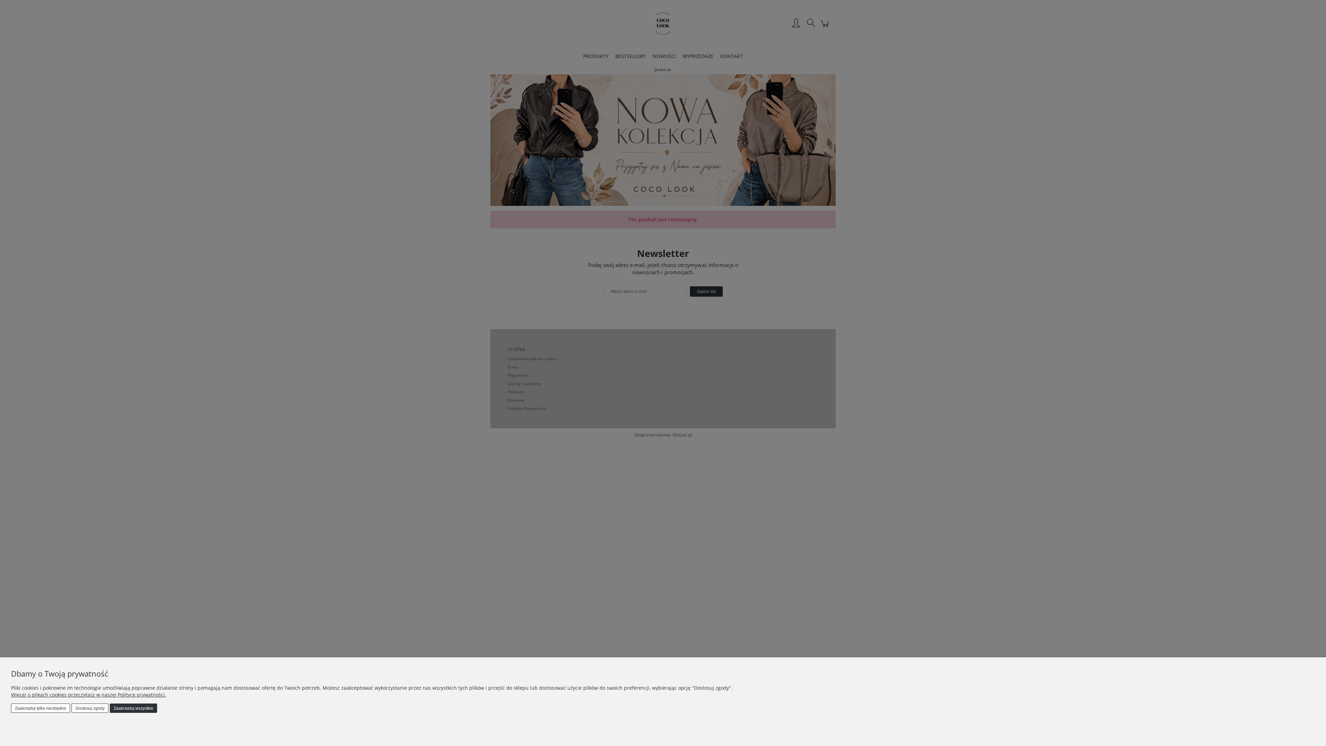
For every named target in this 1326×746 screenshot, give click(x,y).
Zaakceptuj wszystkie (133, 708)
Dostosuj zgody (90, 708)
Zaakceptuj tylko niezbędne (40, 708)
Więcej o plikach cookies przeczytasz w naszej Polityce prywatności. (88, 694)
